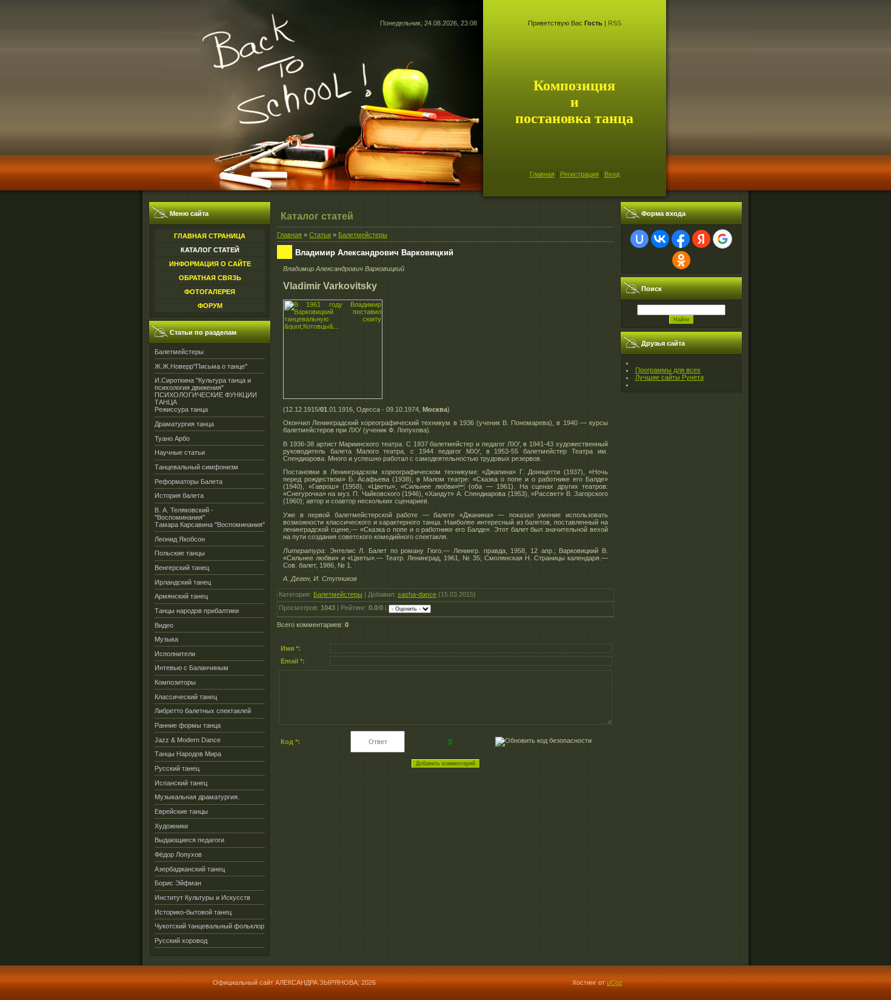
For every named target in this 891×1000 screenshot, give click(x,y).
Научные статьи (180, 452)
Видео (164, 625)
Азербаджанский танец (190, 869)
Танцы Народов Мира (188, 753)
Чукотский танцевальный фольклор (209, 926)
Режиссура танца (181, 409)
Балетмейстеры (179, 351)
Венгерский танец (182, 567)
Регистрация (579, 174)
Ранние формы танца (188, 725)
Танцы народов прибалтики (197, 610)
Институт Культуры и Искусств (202, 897)
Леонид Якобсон (180, 539)
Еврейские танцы (181, 811)
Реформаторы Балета (188, 481)
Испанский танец (181, 783)
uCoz (614, 982)
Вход (611, 174)
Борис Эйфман (178, 883)
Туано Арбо (172, 438)
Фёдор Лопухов (178, 854)
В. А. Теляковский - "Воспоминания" (184, 513)
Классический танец (186, 696)
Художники (171, 826)
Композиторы (175, 682)
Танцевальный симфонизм (196, 467)
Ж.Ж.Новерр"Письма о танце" (201, 366)
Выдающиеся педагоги (189, 840)
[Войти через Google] (722, 239)
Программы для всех (668, 370)
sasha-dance (417, 594)
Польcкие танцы (180, 553)
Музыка (166, 639)
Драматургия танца (184, 424)
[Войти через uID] (639, 239)
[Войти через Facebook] (681, 239)
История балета (179, 495)
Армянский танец (181, 596)
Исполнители (175, 653)
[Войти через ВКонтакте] (660, 239)
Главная (542, 174)
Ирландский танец (183, 582)
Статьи (320, 234)
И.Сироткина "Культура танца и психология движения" (203, 384)
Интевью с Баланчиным (192, 667)
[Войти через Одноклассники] (681, 260)
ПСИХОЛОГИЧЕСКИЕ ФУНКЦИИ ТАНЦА (206, 398)
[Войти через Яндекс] (701, 239)
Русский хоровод (181, 940)
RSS (614, 23)
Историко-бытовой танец (193, 912)
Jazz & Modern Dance (188, 739)
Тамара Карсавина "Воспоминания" (210, 524)
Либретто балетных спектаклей (203, 710)
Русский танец (177, 768)
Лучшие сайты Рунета (669, 377)
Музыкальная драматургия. (197, 796)
